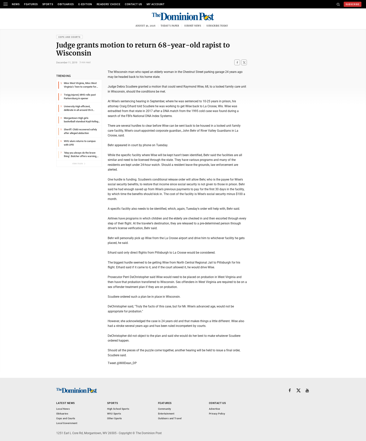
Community (164, 408)
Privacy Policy (217, 413)
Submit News (192, 25)
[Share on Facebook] (237, 62)
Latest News (65, 403)
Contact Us (133, 4)
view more (77, 163)
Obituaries (66, 4)
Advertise (214, 408)
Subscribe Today (217, 25)
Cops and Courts (69, 37)
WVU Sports (114, 413)
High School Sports (118, 408)
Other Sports (114, 418)
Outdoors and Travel (169, 418)
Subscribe (353, 4)
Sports (47, 4)
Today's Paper (170, 25)
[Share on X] (244, 62)
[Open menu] (6, 4)
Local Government (66, 423)
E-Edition (85, 4)
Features (31, 4)
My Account (156, 4)
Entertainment (166, 413)
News (15, 4)
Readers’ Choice (108, 4)
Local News (63, 408)
